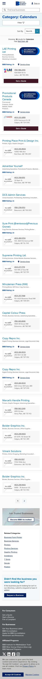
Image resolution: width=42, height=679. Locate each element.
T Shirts (7, 559)
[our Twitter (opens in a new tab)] (4, 655)
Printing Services (11, 548)
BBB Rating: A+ (8, 346)
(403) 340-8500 (20, 149)
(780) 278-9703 (19, 208)
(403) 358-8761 (19, 178)
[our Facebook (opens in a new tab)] (13, 655)
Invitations (8, 555)
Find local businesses (16, 9)
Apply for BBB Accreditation (13, 633)
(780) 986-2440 (19, 70)
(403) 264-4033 (20, 352)
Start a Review (8, 617)
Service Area (25, 64)
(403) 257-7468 (19, 296)
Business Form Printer (13, 537)
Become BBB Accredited (21, 519)
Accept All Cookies (13, 674)
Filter (20, 22)
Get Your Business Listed (12, 628)
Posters (7, 566)
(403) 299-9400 (20, 434)
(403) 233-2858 (19, 117)
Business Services (11, 541)
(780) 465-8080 (20, 321)
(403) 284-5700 (20, 238)
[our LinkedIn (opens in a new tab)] (9, 655)
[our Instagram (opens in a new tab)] (18, 655)
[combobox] (32, 31)
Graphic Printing (10, 552)
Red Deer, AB (23, 41)
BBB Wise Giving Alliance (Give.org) (16, 647)
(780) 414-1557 (19, 459)
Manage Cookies (32, 674)
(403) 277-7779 (19, 267)
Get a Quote (21, 81)
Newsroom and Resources (13, 635)
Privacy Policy (28, 666)
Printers (7, 544)
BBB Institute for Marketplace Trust (16, 644)
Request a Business (15, 595)
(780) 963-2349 (19, 409)
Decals (7, 563)
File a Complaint (9, 619)
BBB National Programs (11, 649)
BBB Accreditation (9, 631)
